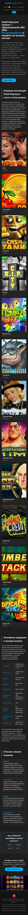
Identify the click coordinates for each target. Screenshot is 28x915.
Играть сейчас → (9, 80)
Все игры (16, 9)
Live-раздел (6, 9)
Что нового (14, 7)
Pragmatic (9, 844)
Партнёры (7, 7)
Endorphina (18, 844)
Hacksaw (10, 848)
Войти (14, 12)
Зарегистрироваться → (14, 869)
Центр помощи (21, 7)
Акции (11, 9)
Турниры (22, 9)
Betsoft (18, 848)
